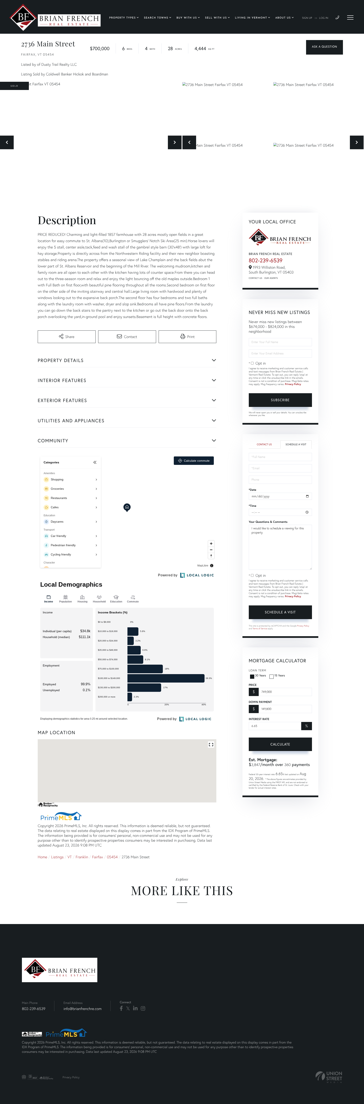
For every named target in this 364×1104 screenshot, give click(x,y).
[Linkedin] (135, 1008)
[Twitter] (128, 1008)
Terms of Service (260, 628)
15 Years (279, 675)
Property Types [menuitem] (122, 18)
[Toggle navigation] (350, 17)
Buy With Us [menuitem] (187, 18)
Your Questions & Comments (268, 522)
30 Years (260, 675)
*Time (252, 506)
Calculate (280, 744)
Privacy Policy (293, 384)
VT (70, 856)
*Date (252, 490)
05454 (112, 856)
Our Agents (271, 278)
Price (253, 685)
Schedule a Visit (295, 444)
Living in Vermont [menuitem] (251, 18)
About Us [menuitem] (283, 18)
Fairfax (97, 856)
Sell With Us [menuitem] (216, 18)
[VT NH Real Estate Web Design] (329, 1077)
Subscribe (280, 400)
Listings (57, 856)
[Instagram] (143, 1008)
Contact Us (255, 278)
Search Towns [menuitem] (156, 18)
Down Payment (260, 702)
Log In (323, 18)
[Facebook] (121, 1008)
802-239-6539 (265, 260)
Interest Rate (259, 719)
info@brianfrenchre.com (82, 1008)
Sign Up (307, 18)
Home (42, 856)
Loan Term (257, 670)
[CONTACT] (324, 47)
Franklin (82, 856)
